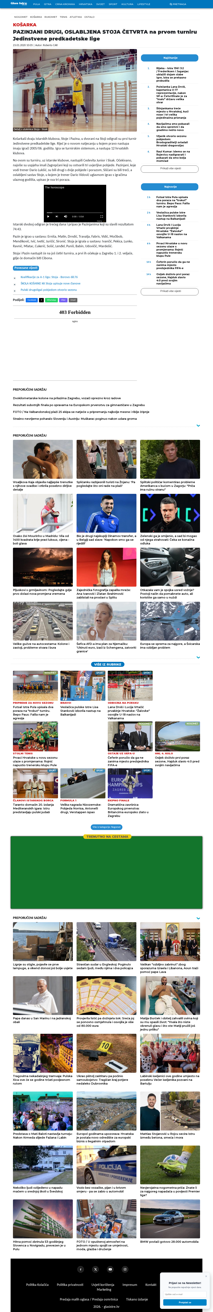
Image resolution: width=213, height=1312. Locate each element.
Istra (47, 4)
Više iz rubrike (107, 664)
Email (73, 300)
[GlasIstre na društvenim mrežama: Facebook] (84, 1269)
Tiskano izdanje (137, 1299)
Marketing (104, 1290)
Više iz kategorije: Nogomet (107, 827)
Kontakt (151, 1285)
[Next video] (57, 216)
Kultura (127, 4)
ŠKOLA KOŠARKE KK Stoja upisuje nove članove (50, 283)
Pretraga (179, 4)
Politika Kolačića (37, 1285)
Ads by (99, 221)
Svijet (100, 4)
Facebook (32, 300)
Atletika (76, 16)
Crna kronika (65, 4)
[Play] (48, 216)
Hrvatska (85, 4)
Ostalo (89, 16)
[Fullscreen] (101, 216)
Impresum (130, 1285)
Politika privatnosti (70, 1285)
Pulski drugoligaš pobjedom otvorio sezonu (49, 290)
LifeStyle (143, 4)
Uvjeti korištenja (103, 1285)
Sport (113, 4)
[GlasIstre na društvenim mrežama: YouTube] (114, 1269)
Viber (63, 300)
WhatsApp (51, 300)
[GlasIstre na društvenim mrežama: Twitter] (99, 1269)
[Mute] (65, 216)
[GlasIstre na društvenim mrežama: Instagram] (129, 1269)
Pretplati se (185, 1302)
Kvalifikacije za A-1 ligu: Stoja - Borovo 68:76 (49, 277)
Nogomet (21, 16)
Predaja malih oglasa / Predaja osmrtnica (89, 1299)
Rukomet (50, 16)
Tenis (63, 16)
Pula (36, 4)
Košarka (36, 16)
